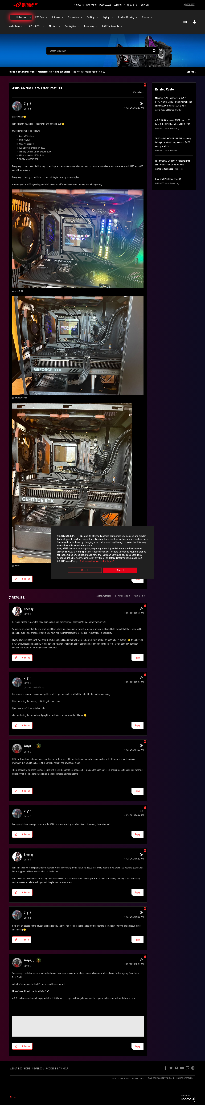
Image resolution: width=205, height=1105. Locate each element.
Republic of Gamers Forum (22, 71)
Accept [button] (120, 570)
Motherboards (45, 71)
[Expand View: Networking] (96, 26)
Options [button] (190, 71)
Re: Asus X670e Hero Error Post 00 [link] (89, 71)
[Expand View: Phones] (151, 17)
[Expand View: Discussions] (81, 17)
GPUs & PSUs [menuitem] (35, 26)
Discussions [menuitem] (73, 17)
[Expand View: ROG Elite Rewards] (121, 26)
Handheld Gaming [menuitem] (126, 17)
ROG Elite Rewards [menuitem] (110, 26)
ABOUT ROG (16, 1068)
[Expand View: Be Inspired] (30, 17)
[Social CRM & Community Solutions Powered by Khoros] (188, 1098)
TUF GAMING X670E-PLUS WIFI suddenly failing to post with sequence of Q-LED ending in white (173, 142)
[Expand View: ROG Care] (46, 17)
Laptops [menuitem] (107, 17)
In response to (35, 687)
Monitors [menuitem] (53, 26)
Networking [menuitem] (89, 26)
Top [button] (14, 1097)
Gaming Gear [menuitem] (71, 26)
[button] (78, 238)
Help (185, 21)
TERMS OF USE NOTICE (121, 1078)
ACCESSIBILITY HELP (57, 1068)
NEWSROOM (38, 1068)
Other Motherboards (165, 169)
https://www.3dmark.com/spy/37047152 (30, 991)
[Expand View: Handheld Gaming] (136, 17)
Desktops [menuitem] (91, 17)
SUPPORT (145, 5)
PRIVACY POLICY (139, 1078)
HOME (27, 1068)
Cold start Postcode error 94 (168, 179)
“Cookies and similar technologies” (96, 561)
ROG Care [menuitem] (39, 17)
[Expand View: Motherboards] (24, 26)
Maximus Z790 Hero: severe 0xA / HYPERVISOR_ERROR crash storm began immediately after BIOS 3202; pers (173, 102)
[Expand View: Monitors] (59, 26)
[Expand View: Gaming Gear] (79, 26)
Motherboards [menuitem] (15, 26)
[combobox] (102, 51)
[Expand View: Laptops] (113, 17)
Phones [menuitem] (145, 17)
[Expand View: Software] (62, 17)
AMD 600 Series (62, 71)
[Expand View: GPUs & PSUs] (43, 26)
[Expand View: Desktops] (97, 17)
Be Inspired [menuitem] (21, 17)
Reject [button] (84, 570)
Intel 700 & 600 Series (165, 110)
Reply (137, 657)
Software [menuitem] (56, 17)
